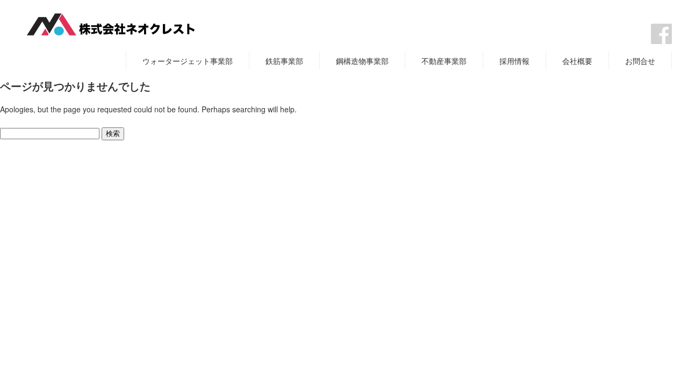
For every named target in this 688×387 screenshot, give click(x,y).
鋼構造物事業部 (362, 60)
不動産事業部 (444, 60)
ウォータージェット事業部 (187, 60)
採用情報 (514, 60)
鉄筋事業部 (284, 60)
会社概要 (577, 60)
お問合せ (640, 60)
